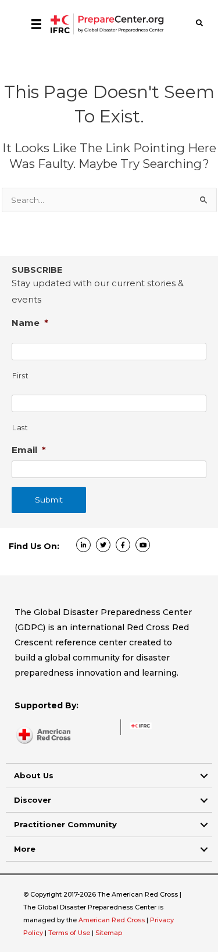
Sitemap (108, 933)
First (20, 375)
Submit (49, 499)
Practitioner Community (65, 824)
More (24, 848)
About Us (33, 775)
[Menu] (36, 23)
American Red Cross (112, 920)
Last (20, 427)
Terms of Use (69, 933)
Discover (32, 800)
